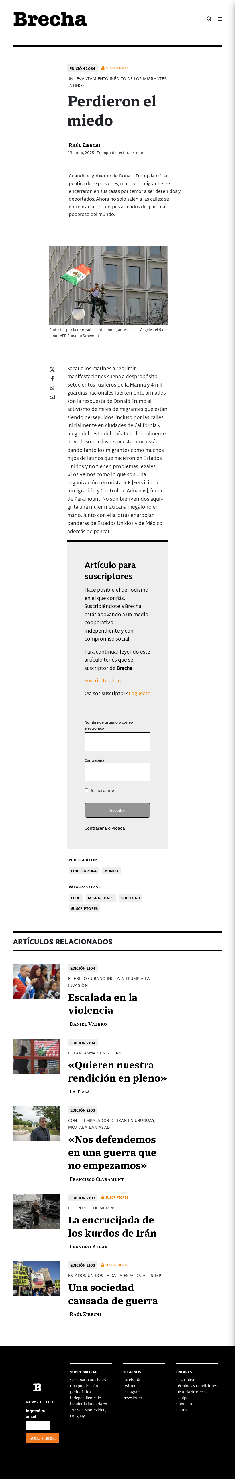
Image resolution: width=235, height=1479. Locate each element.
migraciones (100, 897)
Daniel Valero (88, 1024)
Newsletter (132, 1397)
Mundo (111, 870)
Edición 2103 (82, 1110)
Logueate (139, 693)
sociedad (130, 897)
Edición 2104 (83, 968)
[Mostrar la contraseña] (142, 772)
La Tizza (80, 1091)
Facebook (131, 1379)
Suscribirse (185, 1379)
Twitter (129, 1385)
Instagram (132, 1391)
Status (181, 1409)
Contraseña (94, 760)
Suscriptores (84, 908)
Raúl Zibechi (84, 145)
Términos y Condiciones (197, 1385)
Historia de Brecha (192, 1391)
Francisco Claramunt (97, 1179)
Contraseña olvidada (105, 828)
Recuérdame (101, 790)
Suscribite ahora (103, 680)
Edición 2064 (82, 68)
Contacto (184, 1403)
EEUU (76, 897)
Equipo (182, 1397)
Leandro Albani (90, 1246)
